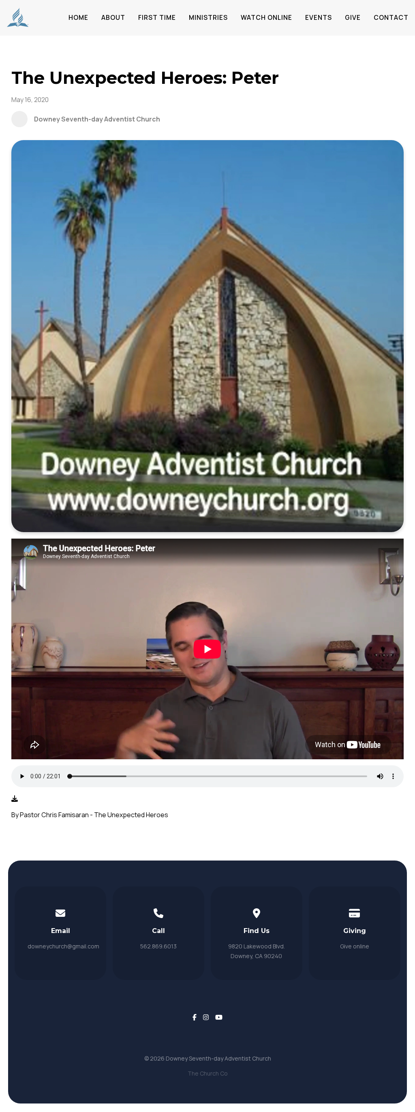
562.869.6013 (158, 946)
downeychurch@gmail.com (63, 946)
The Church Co (208, 1073)
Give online (354, 946)
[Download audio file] (14, 798)
